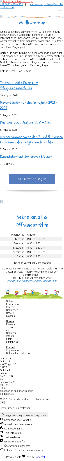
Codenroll (40, 457)
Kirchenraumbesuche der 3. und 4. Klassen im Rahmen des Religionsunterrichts (31, 139)
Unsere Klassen (10, 314)
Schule (10, 301)
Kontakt (10, 347)
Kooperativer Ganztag (13, 306)
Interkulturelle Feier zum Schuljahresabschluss (19, 85)
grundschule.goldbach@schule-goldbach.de (32, 280)
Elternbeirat (12, 341)
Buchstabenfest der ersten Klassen (26, 156)
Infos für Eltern (10, 337)
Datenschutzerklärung (18, 353)
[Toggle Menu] (59, 11)
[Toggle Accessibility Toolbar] (2, 402)
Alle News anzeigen (32, 179)
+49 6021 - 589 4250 (11, 4)
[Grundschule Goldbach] (16, 1)
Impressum (12, 350)
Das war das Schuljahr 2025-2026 (25, 122)
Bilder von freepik (42, 399)
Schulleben (12, 310)
